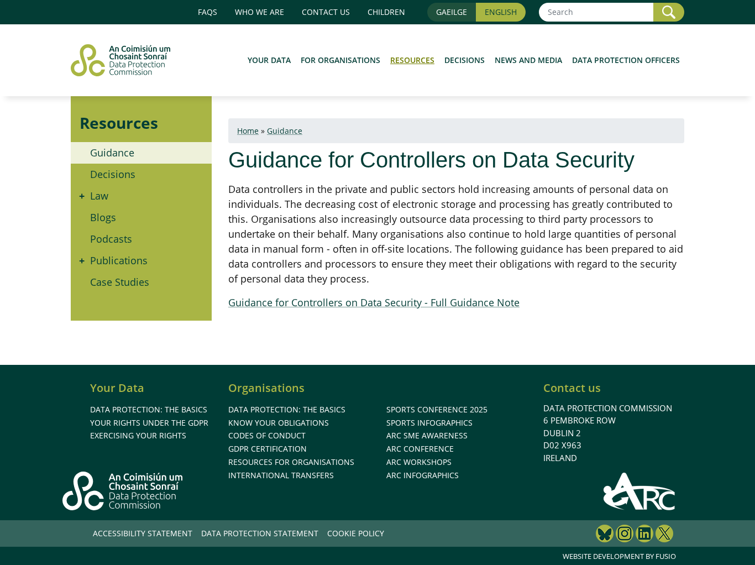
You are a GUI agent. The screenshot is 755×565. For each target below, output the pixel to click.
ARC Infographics (422, 475)
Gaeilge (451, 12)
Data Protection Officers (626, 60)
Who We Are (259, 12)
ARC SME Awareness (427, 435)
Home (248, 130)
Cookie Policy (355, 533)
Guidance (112, 152)
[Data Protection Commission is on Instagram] (624, 534)
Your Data (269, 60)
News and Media (528, 60)
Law (99, 195)
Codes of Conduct (267, 435)
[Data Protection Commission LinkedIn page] (644, 534)
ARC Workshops (419, 462)
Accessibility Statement (142, 533)
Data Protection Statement (259, 533)
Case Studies (119, 282)
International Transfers (281, 475)
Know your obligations (278, 422)
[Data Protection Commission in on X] (664, 534)
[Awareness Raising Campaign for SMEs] (639, 490)
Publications (119, 260)
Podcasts (111, 238)
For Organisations (340, 60)
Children (386, 12)
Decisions (464, 60)
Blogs (103, 217)
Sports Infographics (429, 422)
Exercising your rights (138, 435)
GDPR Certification (267, 448)
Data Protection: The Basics (148, 409)
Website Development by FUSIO (619, 556)
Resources (412, 60)
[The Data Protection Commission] (126, 60)
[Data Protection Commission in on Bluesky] (605, 534)
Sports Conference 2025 (436, 409)
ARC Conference (420, 448)
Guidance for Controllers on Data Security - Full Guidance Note (374, 302)
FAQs (207, 12)
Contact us (326, 12)
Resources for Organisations (291, 462)
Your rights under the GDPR (149, 422)
